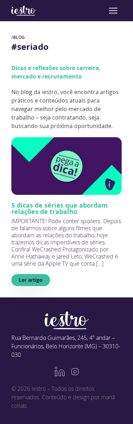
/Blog (18, 37)
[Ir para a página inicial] (23, 11)
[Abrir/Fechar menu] (113, 10)
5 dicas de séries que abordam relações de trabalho (59, 208)
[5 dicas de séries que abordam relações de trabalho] (66, 165)
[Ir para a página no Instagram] (75, 372)
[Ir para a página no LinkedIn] (59, 371)
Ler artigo (31, 280)
